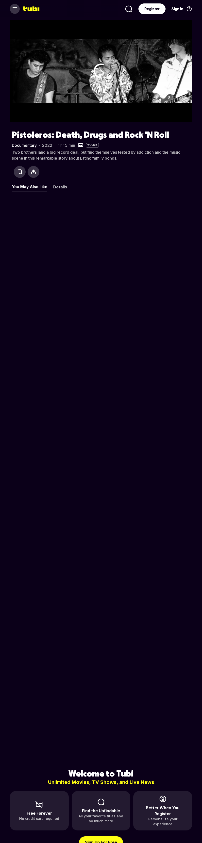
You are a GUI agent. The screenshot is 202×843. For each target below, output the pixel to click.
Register (152, 9)
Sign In (177, 9)
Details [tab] (60, 186)
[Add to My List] (20, 172)
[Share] (33, 172)
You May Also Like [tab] (29, 186)
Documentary (24, 145)
